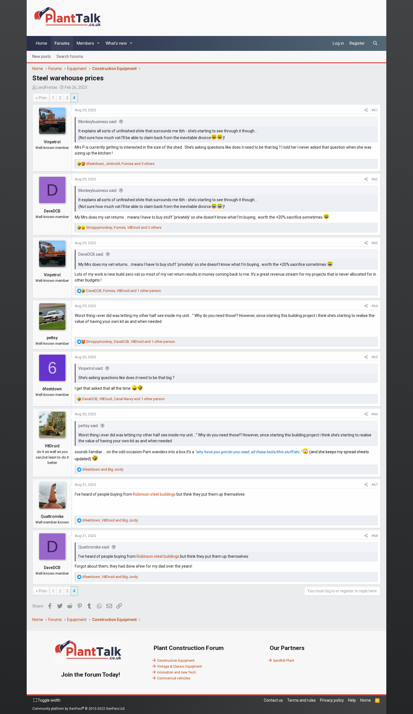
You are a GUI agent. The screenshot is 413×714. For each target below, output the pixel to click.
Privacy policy (332, 700)
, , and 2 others (123, 227)
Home (41, 43)
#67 (374, 484)
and (102, 469)
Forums (62, 43)
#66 (374, 414)
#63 (374, 243)
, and (110, 520)
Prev (43, 98)
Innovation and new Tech (176, 672)
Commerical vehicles (173, 678)
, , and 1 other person (123, 291)
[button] (98, 43)
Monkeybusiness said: (97, 121)
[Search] (375, 43)
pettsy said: (88, 425)
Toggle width (48, 700)
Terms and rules (301, 700)
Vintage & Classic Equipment (179, 666)
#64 (374, 306)
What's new (116, 43)
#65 (374, 357)
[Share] (365, 110)
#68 (374, 536)
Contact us (273, 700)
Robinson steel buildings (154, 494)
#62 (374, 179)
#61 (374, 110)
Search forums (69, 56)
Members (85, 43)
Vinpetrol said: (90, 368)
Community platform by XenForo (78, 709)
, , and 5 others (120, 164)
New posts (41, 56)
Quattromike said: (94, 547)
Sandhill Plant (283, 661)
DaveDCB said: (91, 254)
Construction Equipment (176, 661)
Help (352, 700)
